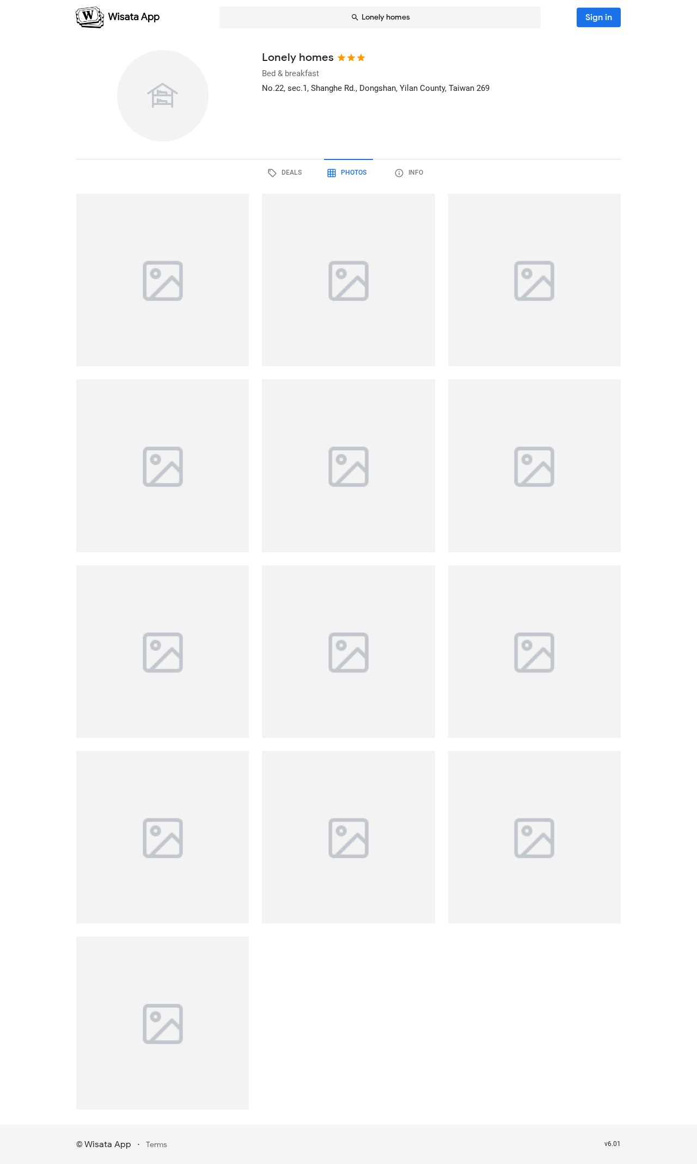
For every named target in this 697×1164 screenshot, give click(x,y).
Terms (156, 1144)
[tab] (286, 173)
